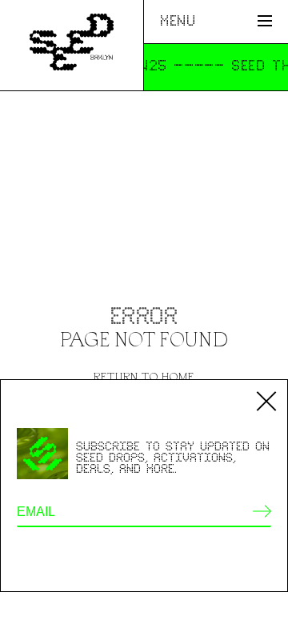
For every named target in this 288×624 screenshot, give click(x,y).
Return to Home (144, 376)
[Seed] (71, 44)
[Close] (266, 401)
